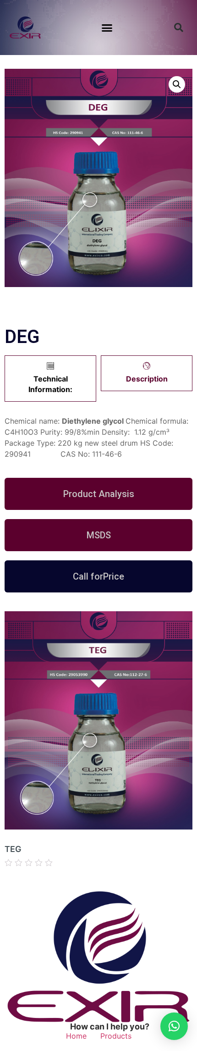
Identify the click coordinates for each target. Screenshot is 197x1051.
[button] (107, 27)
